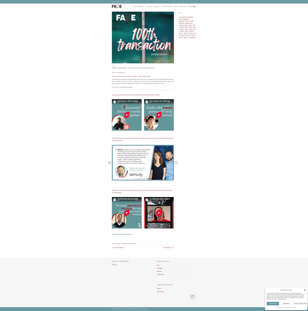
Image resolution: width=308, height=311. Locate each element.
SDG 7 (186, 29)
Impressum (294, 307)
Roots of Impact (118, 247)
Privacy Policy (160, 291)
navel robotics (167, 247)
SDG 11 (181, 33)
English (191, 6)
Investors (149, 6)
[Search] (195, 2)
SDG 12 (186, 33)
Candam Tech (160, 274)
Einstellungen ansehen (300, 303)
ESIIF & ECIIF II (167, 6)
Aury (158, 265)
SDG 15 (188, 35)
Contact (191, 1)
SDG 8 (190, 29)
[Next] (176, 162)
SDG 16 (193, 35)
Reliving (159, 271)
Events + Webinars (179, 6)
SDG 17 (181, 37)
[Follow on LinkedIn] (192, 296)
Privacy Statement (287, 307)
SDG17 (185, 37)
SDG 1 (190, 25)
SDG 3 (182, 27)
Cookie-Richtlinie (279, 307)
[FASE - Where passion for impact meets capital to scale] (117, 6)
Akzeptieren (273, 303)
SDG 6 (182, 29)
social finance (192, 37)
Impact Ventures (138, 6)
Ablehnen (286, 303)
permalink (133, 243)
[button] (305, 290)
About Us (173, 1)
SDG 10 (187, 31)
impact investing (183, 25)
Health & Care (189, 23)
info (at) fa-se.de (126, 1)
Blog (187, 1)
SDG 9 (182, 31)
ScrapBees (160, 268)
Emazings (146, 309)
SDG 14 (183, 35)
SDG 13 (191, 33)
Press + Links (181, 1)
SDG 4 (190, 27)
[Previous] (109, 162)
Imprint (159, 288)
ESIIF (187, 21)
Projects (156, 6)
